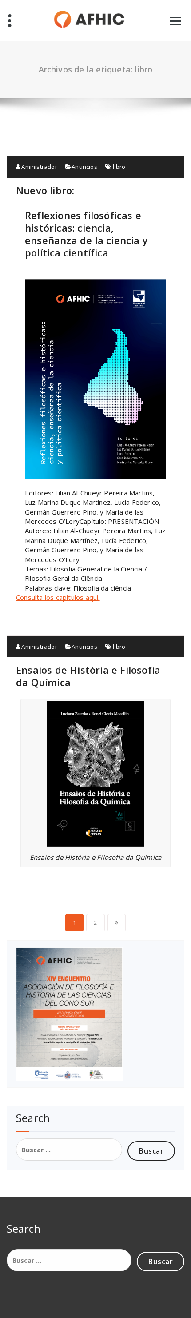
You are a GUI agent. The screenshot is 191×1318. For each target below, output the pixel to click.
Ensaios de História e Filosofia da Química (88, 676)
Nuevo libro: (45, 190)
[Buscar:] (69, 1149)
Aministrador (38, 167)
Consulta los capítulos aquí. (58, 597)
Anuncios (84, 167)
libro (119, 167)
